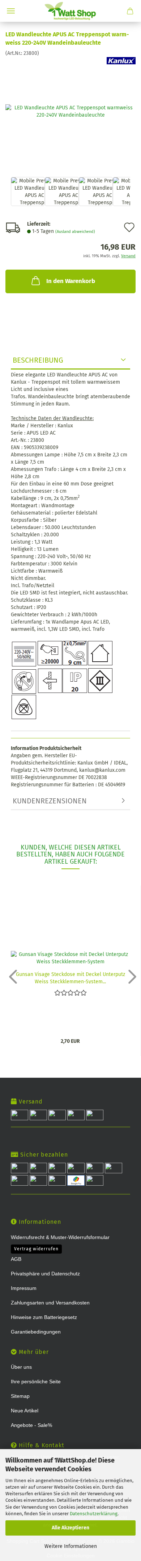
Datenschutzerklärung (94, 1513)
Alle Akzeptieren (70, 1528)
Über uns (21, 1367)
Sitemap (20, 1396)
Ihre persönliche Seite (36, 1381)
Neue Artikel (24, 1410)
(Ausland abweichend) (75, 231)
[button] (11, 976)
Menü (11, 11)
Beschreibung (38, 360)
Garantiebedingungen (36, 1332)
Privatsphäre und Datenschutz (45, 1273)
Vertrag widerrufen (36, 1248)
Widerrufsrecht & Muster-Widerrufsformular (60, 1237)
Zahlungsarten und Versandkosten (50, 1303)
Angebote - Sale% (31, 1425)
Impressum (24, 1288)
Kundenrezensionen (50, 800)
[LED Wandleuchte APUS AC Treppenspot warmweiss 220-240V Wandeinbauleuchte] (70, 111)
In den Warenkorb (70, 281)
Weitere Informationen (70, 1546)
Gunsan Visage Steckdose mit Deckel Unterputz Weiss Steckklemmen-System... (70, 977)
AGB (16, 1259)
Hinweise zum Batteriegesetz (44, 1317)
